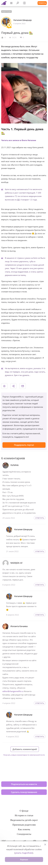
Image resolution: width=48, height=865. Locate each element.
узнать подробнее (23, 853)
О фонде (24, 810)
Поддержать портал (24, 445)
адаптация (7, 11)
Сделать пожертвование (24, 792)
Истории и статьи (24, 815)
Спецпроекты (24, 834)
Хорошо (24, 859)
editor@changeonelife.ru (12, 691)
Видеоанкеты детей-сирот (24, 820)
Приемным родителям (24, 824)
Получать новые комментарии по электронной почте (24, 755)
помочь (42, 3)
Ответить (39, 518)
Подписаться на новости (24, 784)
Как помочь (24, 829)
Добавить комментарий (25, 749)
